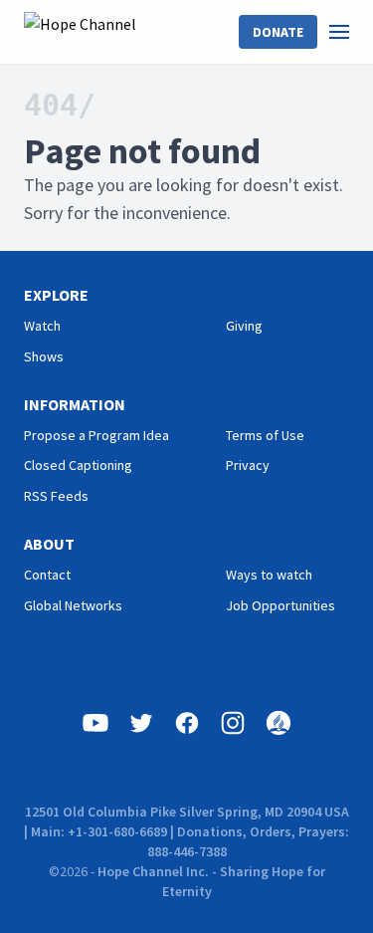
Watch (42, 326)
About (49, 544)
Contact (47, 574)
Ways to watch (269, 574)
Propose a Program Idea (96, 435)
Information (74, 404)
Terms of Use (265, 435)
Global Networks (73, 605)
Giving (244, 326)
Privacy (248, 465)
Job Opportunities (280, 605)
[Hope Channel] (80, 32)
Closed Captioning (78, 465)
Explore (56, 295)
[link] (351, 32)
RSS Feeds (56, 496)
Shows (44, 356)
